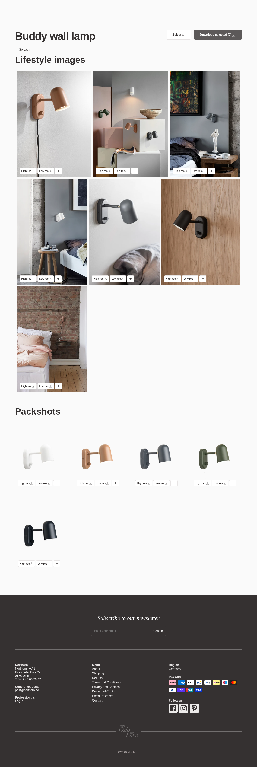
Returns (97, 677)
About (96, 668)
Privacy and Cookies (106, 687)
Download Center (104, 691)
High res (26, 170)
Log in (19, 701)
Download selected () (215, 34)
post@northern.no (27, 690)
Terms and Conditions (106, 682)
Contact (97, 700)
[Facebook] (173, 708)
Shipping (98, 673)
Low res (44, 170)
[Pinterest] (194, 708)
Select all (178, 34)
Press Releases (102, 696)
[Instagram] (183, 708)
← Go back (22, 49)
